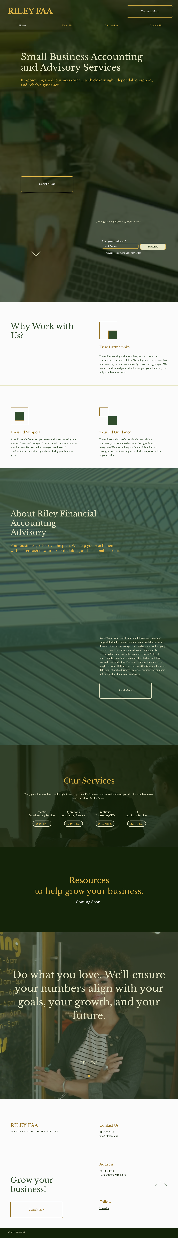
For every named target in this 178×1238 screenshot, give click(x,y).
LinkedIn (104, 1208)
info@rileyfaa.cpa (108, 1136)
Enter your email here (114, 241)
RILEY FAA (30, 11)
